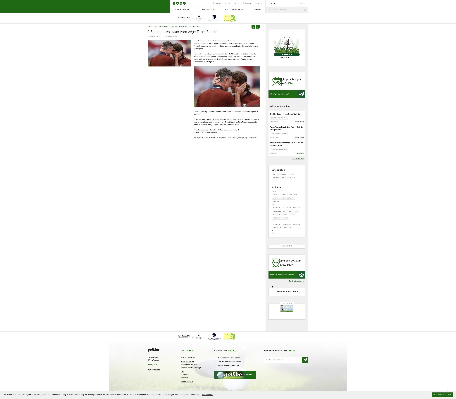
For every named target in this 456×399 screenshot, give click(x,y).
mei (295, 195)
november (287, 208)
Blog (155, 26)
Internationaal (163, 26)
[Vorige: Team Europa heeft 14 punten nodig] (253, 27)
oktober (296, 208)
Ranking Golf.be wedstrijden (192, 368)
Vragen (236, 3)
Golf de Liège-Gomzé (279, 149)
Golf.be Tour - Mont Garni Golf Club (286, 114)
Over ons (184, 378)
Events (291, 174)
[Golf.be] (156, 6)
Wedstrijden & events (189, 365)
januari (276, 201)
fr (304, 3)
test (295, 178)
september (277, 211)
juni (290, 195)
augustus (276, 195)
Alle (274, 174)
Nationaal (282, 174)
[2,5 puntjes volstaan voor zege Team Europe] (169, 53)
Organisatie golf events (221, 3)
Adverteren (247, 3)
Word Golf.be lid (187, 361)
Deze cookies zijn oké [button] (442, 395)
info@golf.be (152, 365)
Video (289, 178)
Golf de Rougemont (279, 134)
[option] (181, 18)
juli (284, 195)
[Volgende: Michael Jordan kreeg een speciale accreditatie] (258, 27)
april (274, 198)
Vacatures (258, 3)
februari (290, 198)
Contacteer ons (187, 381)
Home (150, 26)
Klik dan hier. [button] (207, 395)
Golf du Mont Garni (279, 118)
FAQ (182, 371)
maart (281, 198)
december (276, 208)
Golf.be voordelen (188, 358)
